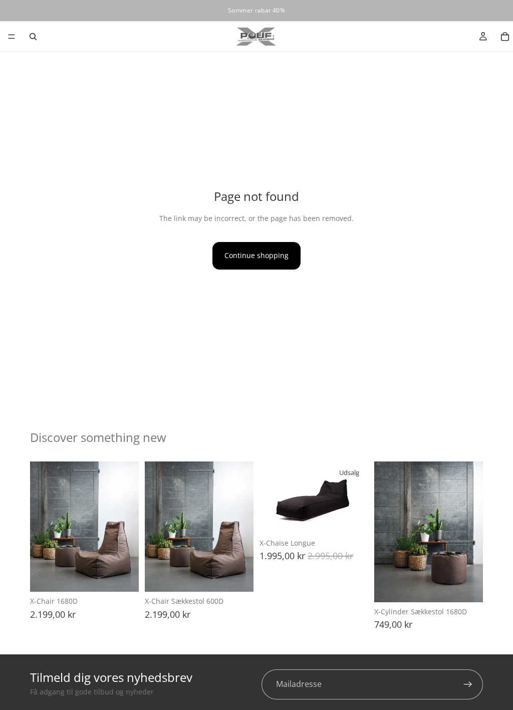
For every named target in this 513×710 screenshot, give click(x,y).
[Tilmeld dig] (467, 684)
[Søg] (33, 37)
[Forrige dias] (41, 527)
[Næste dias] (128, 527)
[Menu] (11, 36)
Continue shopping (256, 255)
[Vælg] (123, 577)
